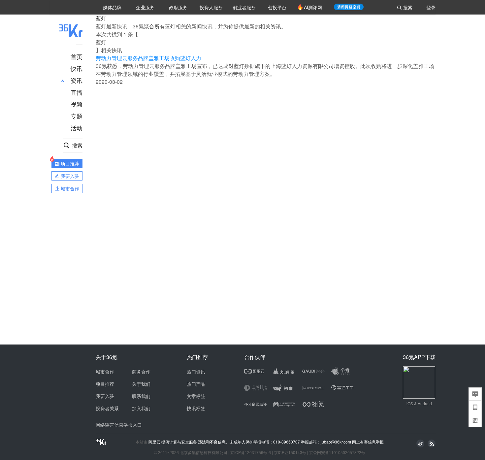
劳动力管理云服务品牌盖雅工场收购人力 (148, 58)
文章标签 (196, 396)
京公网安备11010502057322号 (337, 452)
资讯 (76, 80)
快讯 (76, 68)
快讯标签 (196, 408)
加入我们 (141, 408)
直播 (76, 92)
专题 (76, 116)
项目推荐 (105, 383)
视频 (76, 104)
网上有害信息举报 (368, 441)
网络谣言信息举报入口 (119, 424)
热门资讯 (196, 371)
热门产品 (196, 383)
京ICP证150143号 (290, 452)
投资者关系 (107, 408)
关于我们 (141, 383)
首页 (76, 56)
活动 (76, 127)
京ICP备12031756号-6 (250, 452)
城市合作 (105, 371)
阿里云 (154, 442)
